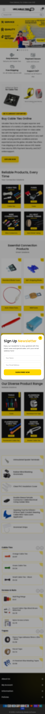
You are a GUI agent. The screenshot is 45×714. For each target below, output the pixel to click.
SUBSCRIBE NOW (22, 372)
